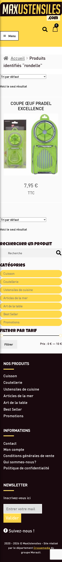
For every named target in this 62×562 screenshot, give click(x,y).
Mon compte (13, 449)
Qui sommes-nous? (19, 461)
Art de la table (13, 306)
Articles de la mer (15, 298)
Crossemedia (42, 547)
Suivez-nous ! (21, 530)
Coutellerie (10, 282)
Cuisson (9, 273)
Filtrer (8, 344)
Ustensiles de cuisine (18, 290)
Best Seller (10, 314)
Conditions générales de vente (28, 455)
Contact (10, 443)
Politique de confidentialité (26, 468)
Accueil (18, 58)
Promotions (11, 322)
